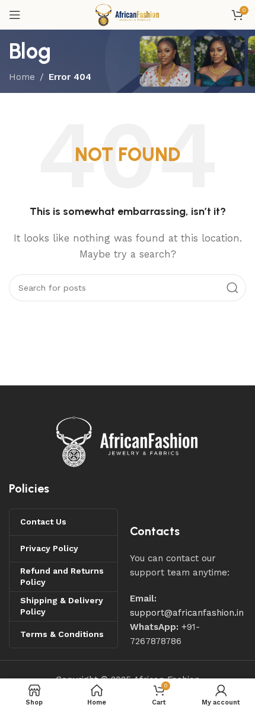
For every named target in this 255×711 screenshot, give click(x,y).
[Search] (232, 287)
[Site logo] (127, 14)
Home (22, 77)
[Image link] (127, 440)
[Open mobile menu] (15, 15)
